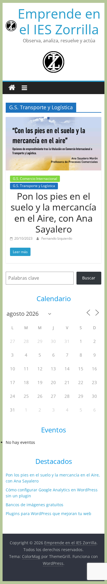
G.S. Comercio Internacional (35, 178)
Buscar (88, 278)
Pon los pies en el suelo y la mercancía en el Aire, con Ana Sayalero (53, 212)
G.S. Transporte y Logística (34, 185)
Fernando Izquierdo (56, 238)
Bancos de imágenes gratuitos (34, 504)
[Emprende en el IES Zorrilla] (12, 88)
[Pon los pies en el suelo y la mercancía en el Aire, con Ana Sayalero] (53, 120)
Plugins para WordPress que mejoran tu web (48, 513)
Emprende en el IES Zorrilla (59, 21)
